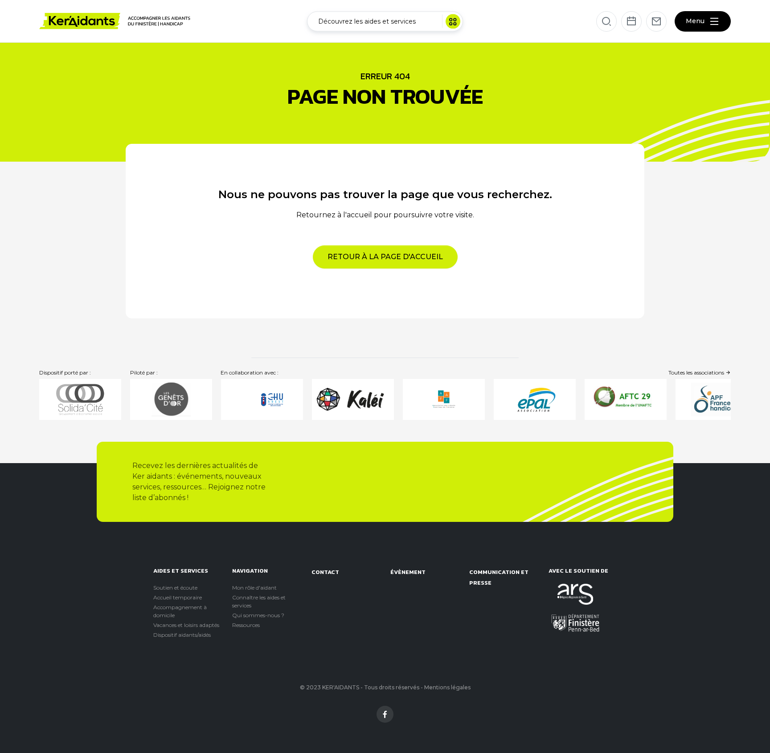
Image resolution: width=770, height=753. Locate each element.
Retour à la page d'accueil (385, 256)
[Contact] (656, 21)
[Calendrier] (631, 21)
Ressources (246, 625)
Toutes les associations (696, 372)
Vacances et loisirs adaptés (186, 625)
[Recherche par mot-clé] (606, 21)
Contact (325, 572)
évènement (408, 572)
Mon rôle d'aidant (254, 587)
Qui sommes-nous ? (258, 615)
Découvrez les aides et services (367, 21)
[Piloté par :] (171, 399)
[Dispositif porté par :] (80, 399)
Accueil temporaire (177, 597)
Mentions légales (447, 687)
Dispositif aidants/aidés (182, 634)
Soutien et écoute (175, 587)
